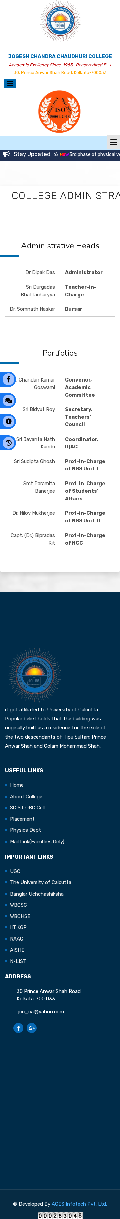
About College (26, 797)
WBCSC (18, 905)
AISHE (17, 950)
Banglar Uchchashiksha (37, 894)
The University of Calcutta (40, 882)
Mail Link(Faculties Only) (37, 842)
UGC (15, 871)
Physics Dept (25, 830)
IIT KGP (18, 927)
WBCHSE (20, 916)
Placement (22, 819)
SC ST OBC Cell (27, 808)
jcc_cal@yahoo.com (40, 1012)
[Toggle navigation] (9, 83)
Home (17, 785)
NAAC (16, 939)
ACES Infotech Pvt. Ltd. (79, 1204)
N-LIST (18, 961)
